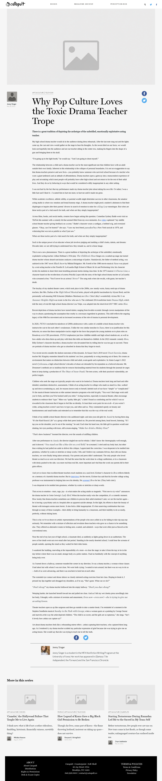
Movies (22, 712)
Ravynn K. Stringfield (72, 738)
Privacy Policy (132, 770)
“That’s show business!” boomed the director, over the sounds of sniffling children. (65, 434)
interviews (75, 476)
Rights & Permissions (30, 772)
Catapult (69, 764)
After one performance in (42, 441)
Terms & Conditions (131, 767)
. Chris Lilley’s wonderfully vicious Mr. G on (107, 296)
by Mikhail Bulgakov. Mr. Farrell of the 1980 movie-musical (89, 263)
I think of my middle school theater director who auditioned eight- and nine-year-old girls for (69, 417)
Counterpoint (80, 764)
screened (86, 480)
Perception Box (118, 4)
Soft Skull (92, 764)
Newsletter (131, 773)
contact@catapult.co (88, 773)
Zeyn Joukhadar (121, 742)
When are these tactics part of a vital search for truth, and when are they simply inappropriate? (69, 236)
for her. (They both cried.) (105, 480)
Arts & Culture (38, 93)
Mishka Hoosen (19, 738)
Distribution (30, 768)
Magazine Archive (83, 4)
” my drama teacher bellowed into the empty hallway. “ (67, 587)
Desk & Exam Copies (30, 775)
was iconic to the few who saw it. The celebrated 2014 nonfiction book (82, 300)
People (60, 712)
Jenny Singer (11, 104)
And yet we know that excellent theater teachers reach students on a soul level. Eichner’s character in (72, 473)
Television (49, 93)
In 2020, (35, 324)
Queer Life (125, 712)
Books (53, 4)
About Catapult (30, 765)
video (104, 220)
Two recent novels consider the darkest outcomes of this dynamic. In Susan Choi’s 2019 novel (70, 353)
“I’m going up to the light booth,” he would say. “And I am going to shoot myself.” (65, 159)
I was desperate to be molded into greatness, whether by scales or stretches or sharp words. (68, 485)
